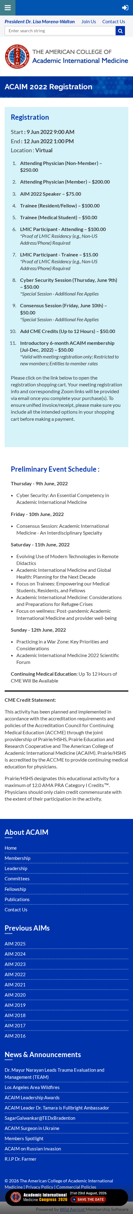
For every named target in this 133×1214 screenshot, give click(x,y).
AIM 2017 (15, 1025)
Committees (17, 878)
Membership (17, 858)
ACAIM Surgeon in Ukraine (32, 1128)
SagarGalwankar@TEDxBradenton (40, 1118)
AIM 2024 (15, 954)
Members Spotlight (24, 1138)
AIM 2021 (15, 984)
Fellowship (15, 889)
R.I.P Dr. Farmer (20, 1159)
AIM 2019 (15, 1005)
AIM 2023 (15, 964)
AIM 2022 (15, 974)
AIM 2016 (15, 1035)
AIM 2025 (15, 943)
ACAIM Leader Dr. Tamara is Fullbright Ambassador (57, 1107)
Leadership (16, 868)
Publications (17, 899)
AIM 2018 (15, 1015)
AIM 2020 (15, 995)
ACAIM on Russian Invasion (33, 1148)
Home (11, 848)
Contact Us (16, 909)
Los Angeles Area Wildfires (32, 1087)
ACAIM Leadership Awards (32, 1097)
